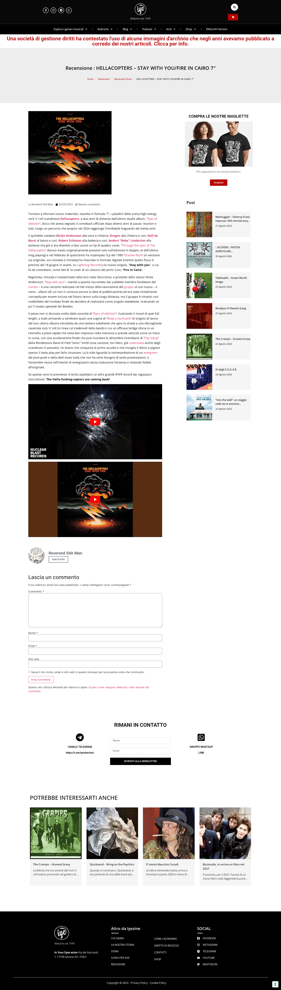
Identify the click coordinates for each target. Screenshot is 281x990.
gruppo (129, 287)
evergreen (150, 353)
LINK (201, 752)
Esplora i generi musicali (68, 29)
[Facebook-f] (46, 10)
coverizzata (136, 343)
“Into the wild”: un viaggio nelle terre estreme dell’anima (231, 404)
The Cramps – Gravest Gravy (232, 339)
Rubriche (103, 29)
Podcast (147, 29)
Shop (189, 29)
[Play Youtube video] (95, 421)
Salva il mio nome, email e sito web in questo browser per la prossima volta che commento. (87, 672)
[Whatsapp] (69, 10)
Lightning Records (89, 265)
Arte (169, 29)
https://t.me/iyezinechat (80, 752)
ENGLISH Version (216, 29)
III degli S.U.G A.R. (226, 369)
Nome (33, 633)
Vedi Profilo (58, 559)
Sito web (33, 659)
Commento (36, 591)
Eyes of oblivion (104, 313)
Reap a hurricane (119, 318)
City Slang (151, 338)
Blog (125, 29)
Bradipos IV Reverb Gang (230, 308)
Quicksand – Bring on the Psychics (112, 864)
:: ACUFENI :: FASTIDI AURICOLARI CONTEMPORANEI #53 (229, 251)
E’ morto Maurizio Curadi (162, 864)
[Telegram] (61, 10)
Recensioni (104, 79)
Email (32, 646)
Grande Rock (133, 255)
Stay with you (55, 282)
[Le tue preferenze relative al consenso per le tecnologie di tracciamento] (275, 984)
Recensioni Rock (123, 79)
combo (33, 287)
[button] (234, 7)
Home (90, 79)
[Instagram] (53, 10)
